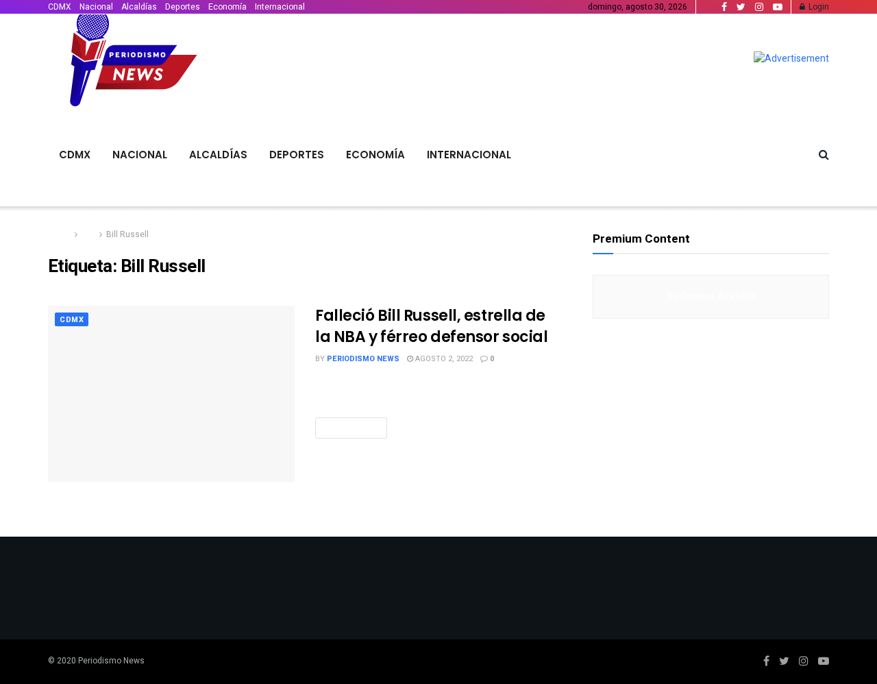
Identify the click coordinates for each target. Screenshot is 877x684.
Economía (227, 7)
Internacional (280, 7)
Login (817, 7)
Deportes (182, 7)
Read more (351, 428)
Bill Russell (127, 234)
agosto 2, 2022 (443, 359)
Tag (88, 234)
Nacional (96, 7)
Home (59, 234)
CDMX (59, 7)
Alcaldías (139, 7)
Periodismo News (363, 359)
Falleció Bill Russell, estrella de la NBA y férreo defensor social (431, 326)
